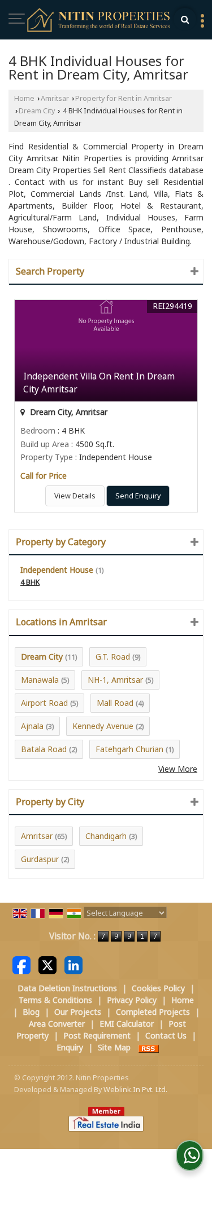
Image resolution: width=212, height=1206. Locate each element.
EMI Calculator (126, 1023)
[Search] (185, 19)
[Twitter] (47, 964)
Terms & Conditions (55, 1000)
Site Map (114, 1047)
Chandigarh (106, 835)
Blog (31, 1011)
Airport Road (44, 702)
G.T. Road (113, 656)
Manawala (40, 679)
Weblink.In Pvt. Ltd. (135, 1089)
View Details (75, 496)
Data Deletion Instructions (67, 988)
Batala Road (44, 749)
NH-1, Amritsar (115, 679)
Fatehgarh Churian (129, 749)
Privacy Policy (132, 1000)
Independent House (56, 569)
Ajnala (32, 726)
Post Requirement (97, 1035)
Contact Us (166, 1035)
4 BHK (30, 582)
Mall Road (115, 702)
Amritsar (55, 98)
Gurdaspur (40, 859)
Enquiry (70, 1047)
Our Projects (77, 1011)
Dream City (37, 111)
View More (177, 768)
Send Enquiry (138, 496)
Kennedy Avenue (102, 726)
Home (24, 98)
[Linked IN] (73, 964)
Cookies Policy (158, 988)
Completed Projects (153, 1011)
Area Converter (57, 1023)
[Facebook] (21, 964)
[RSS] (149, 1047)
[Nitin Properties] (99, 21)
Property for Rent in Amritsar (123, 98)
